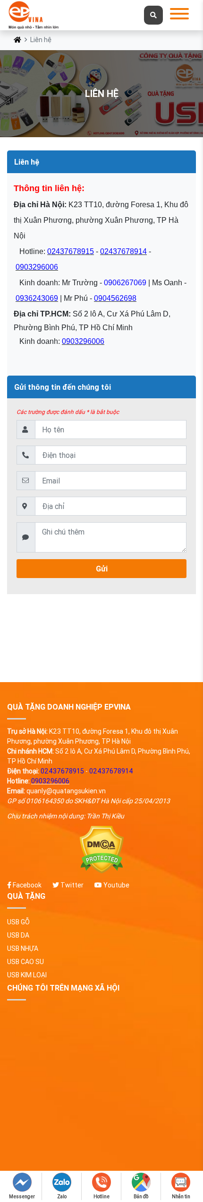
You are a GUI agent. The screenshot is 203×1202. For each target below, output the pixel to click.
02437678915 (70, 251)
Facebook (26, 885)
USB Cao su (25, 961)
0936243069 (37, 298)
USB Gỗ (18, 922)
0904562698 (115, 298)
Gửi (102, 568)
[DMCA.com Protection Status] (101, 850)
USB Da (18, 935)
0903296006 (37, 267)
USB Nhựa (22, 948)
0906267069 (125, 283)
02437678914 (123, 251)
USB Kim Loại (27, 975)
